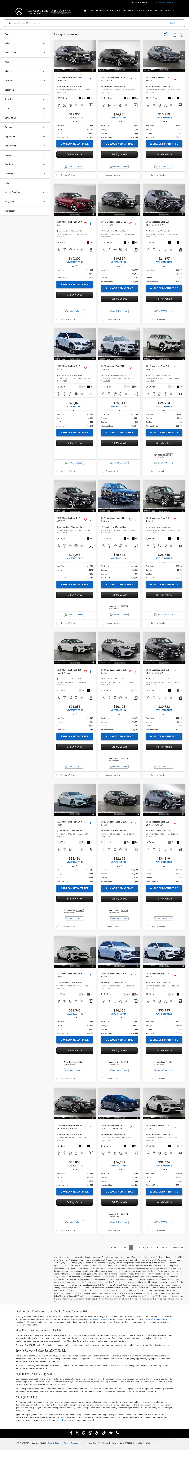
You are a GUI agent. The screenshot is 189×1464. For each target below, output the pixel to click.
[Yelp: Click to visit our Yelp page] (97, 1433)
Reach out (66, 1420)
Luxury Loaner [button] (113, 10)
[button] (93, 55)
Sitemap (59, 1443)
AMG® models (30, 1322)
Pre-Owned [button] (128, 10)
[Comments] (91, 105)
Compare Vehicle (68, 175)
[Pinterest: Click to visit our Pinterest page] (83, 1433)
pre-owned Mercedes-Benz (156, 1319)
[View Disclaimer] (81, 105)
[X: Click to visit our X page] (77, 1433)
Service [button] (158, 10)
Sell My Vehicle (74, 154)
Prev (124, 1248)
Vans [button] (149, 10)
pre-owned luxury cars (99, 1319)
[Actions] (90, 79)
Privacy (66, 1443)
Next (154, 1248)
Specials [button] (141, 10)
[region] (74, 131)
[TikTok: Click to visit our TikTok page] (104, 1433)
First (115, 1248)
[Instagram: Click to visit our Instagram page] (90, 1433)
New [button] (91, 10)
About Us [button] (169, 10)
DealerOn (51, 1443)
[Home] (85, 11)
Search (172, 23)
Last (163, 1248)
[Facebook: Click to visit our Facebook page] (71, 1433)
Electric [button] (99, 10)
